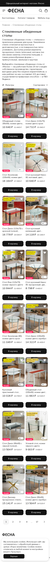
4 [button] (26, 522)
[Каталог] (4, 10)
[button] (13, 103)
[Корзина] (46, 10)
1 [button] (6, 522)
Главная (6, 25)
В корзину (13, 136)
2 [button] (12, 522)
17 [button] (37, 522)
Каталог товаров (26, 18)
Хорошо (14, 556)
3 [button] (19, 522)
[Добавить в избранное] (21, 91)
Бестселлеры (8, 18)
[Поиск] (40, 10)
